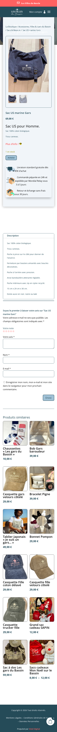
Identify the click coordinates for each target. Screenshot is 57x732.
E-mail (7, 368)
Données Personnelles (29, 721)
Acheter (11, 157)
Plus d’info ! (12, 144)
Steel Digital (34, 729)
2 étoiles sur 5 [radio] (6, 331)
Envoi (48, 397)
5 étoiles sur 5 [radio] (13, 331)
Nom (6, 354)
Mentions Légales (14, 718)
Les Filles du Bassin (30, 3)
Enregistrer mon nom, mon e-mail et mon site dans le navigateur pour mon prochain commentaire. (27, 386)
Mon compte (35, 12)
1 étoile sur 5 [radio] (4, 331)
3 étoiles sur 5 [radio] (9, 331)
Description (13, 235)
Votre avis (9, 336)
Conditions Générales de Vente (37, 718)
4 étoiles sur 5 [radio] (11, 331)
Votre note (8, 328)
